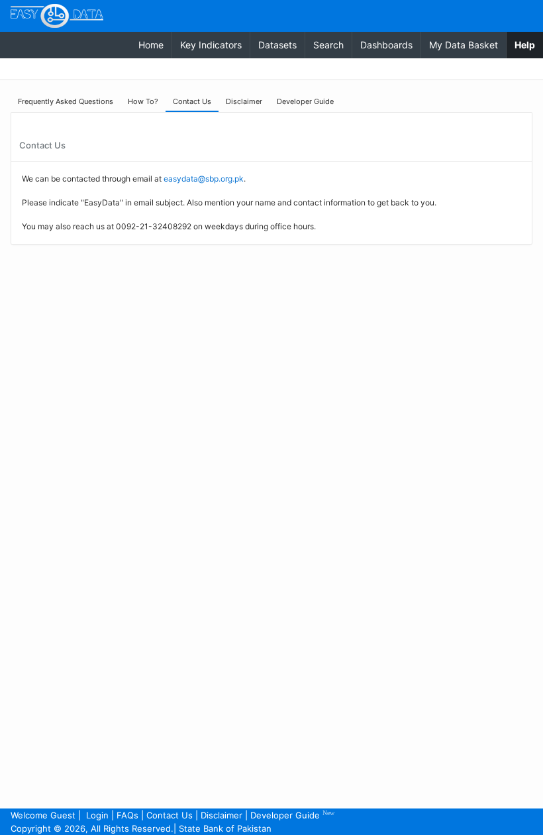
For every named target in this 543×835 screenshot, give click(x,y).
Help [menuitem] (529, 44)
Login (97, 815)
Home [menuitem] (151, 44)
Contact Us (169, 815)
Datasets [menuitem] (277, 44)
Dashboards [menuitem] (386, 44)
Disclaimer (221, 815)
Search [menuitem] (328, 44)
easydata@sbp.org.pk (204, 179)
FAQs (127, 815)
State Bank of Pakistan (225, 828)
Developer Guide (292, 814)
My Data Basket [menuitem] (463, 44)
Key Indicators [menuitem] (211, 44)
